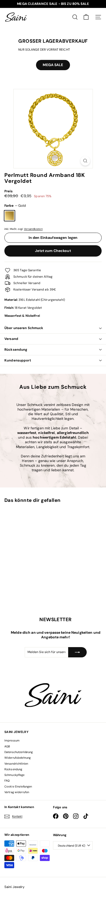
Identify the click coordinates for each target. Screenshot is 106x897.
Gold (9, 216)
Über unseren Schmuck (23, 328)
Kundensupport (17, 360)
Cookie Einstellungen (18, 786)
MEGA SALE (53, 64)
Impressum (12, 740)
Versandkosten (33, 229)
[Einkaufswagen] (86, 17)
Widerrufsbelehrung (17, 757)
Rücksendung (15, 349)
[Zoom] (85, 161)
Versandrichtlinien (16, 763)
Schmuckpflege (14, 775)
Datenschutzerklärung (18, 752)
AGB (7, 746)
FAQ (7, 780)
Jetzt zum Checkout (53, 250)
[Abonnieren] (77, 652)
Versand (11, 339)
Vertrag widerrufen (16, 792)
